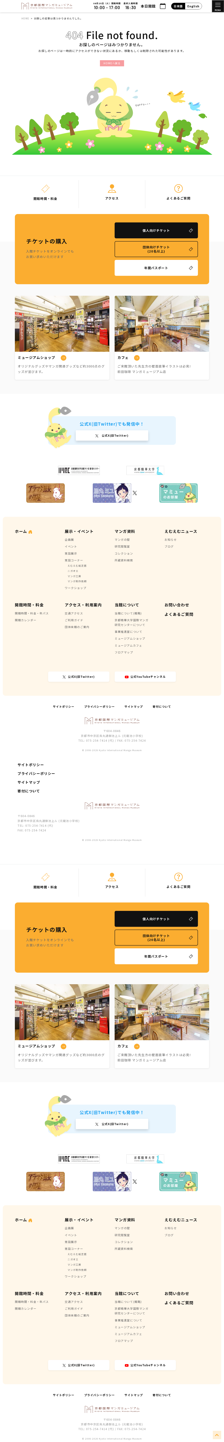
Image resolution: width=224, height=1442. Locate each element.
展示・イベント (79, 531)
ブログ (169, 546)
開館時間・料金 (29, 604)
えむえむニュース (180, 531)
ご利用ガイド (74, 620)
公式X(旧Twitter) (114, 435)
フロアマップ (124, 652)
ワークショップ (75, 588)
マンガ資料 (125, 531)
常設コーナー (74, 560)
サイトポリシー (63, 706)
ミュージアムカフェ (128, 645)
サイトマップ (133, 706)
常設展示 (71, 553)
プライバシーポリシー (99, 706)
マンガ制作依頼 (77, 581)
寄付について (162, 706)
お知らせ (170, 539)
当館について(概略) (128, 613)
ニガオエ (73, 571)
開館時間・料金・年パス (32, 613)
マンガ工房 (74, 576)
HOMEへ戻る (111, 63)
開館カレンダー (25, 620)
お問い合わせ (176, 604)
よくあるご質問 (178, 614)
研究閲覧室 (122, 546)
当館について (127, 604)
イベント (71, 546)
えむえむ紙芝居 (77, 565)
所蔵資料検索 (124, 560)
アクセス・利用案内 (83, 604)
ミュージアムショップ (130, 638)
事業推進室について (128, 631)
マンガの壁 (122, 539)
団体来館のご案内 (77, 627)
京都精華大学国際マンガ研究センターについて (132, 622)
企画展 (69, 539)
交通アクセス (74, 613)
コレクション (124, 553)
